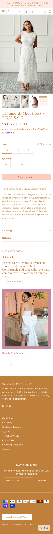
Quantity (7, 158)
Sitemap (6, 449)
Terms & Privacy (10, 435)
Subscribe (41, 481)
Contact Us (8, 440)
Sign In (6, 431)
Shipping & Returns (12, 444)
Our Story (7, 422)
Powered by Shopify (24, 524)
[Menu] (3, 11)
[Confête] (27, 11)
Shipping (7, 230)
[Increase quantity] (22, 164)
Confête (12, 524)
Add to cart (26, 177)
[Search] (9, 11)
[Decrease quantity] (5, 164)
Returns (6, 238)
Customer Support (12, 427)
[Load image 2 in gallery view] (26, 54)
